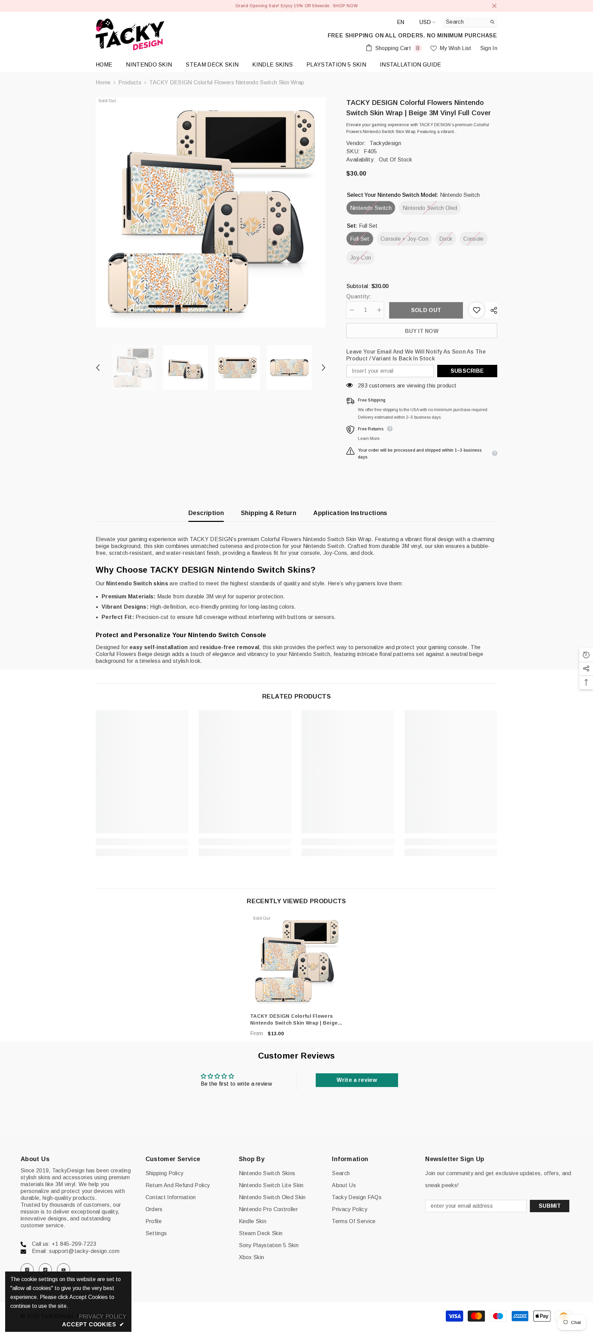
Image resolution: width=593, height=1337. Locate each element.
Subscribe (467, 371)
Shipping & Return (268, 513)
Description (206, 513)
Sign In (488, 48)
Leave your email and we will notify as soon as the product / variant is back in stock (416, 355)
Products (129, 82)
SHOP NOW (345, 5)
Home (103, 82)
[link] (142, 841)
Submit (550, 1206)
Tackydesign (385, 143)
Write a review (356, 1080)
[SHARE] (491, 310)
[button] (98, 367)
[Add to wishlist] (476, 310)
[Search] (469, 22)
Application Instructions (350, 513)
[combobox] (464, 22)
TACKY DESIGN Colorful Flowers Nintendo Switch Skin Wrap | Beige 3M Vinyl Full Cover (294, 1019)
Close (494, 6)
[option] (211, 212)
